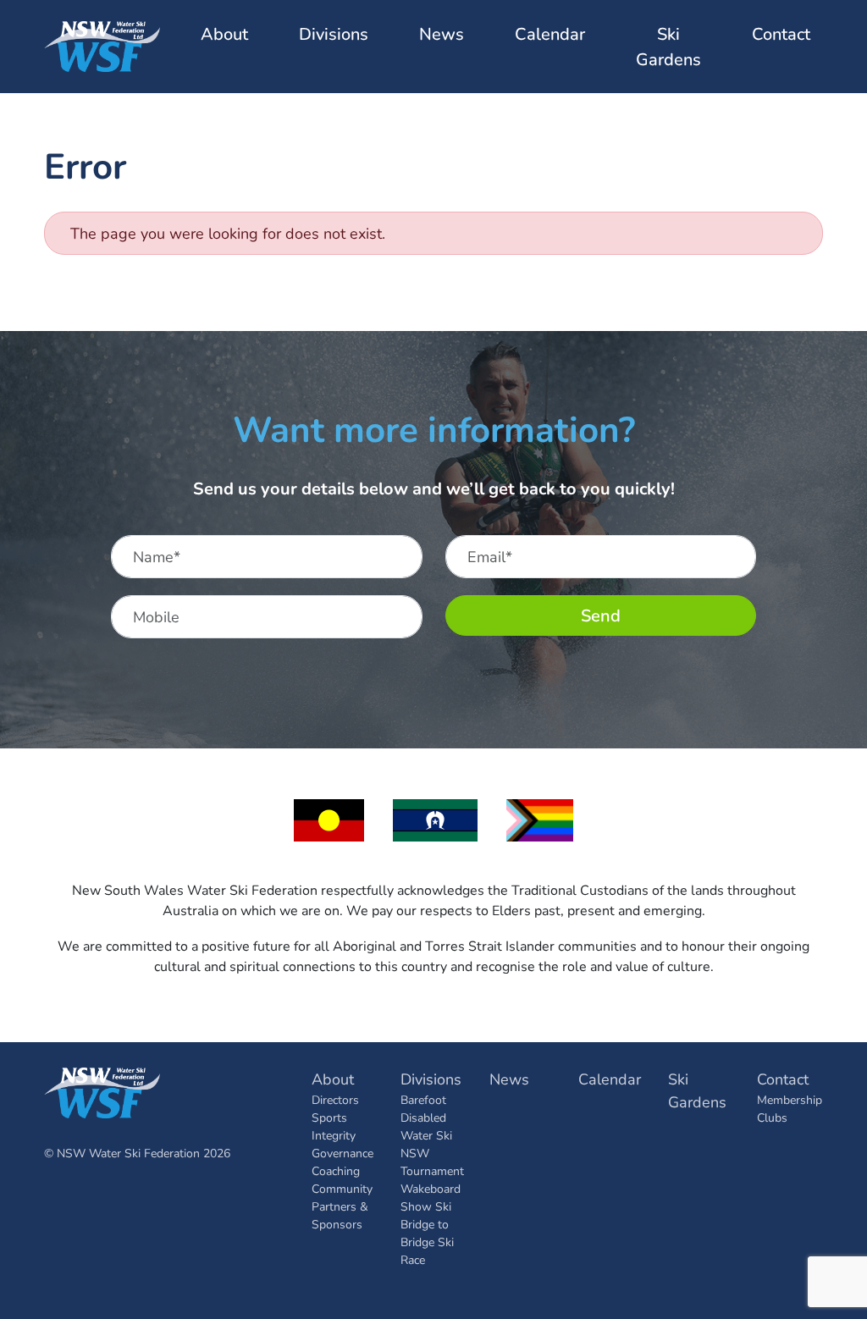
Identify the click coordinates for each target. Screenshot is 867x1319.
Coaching (336, 1170)
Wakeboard (430, 1188)
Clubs (772, 1117)
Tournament (432, 1170)
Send (601, 615)
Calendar (550, 33)
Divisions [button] (333, 33)
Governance (342, 1153)
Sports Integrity (334, 1126)
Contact (783, 1078)
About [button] (224, 33)
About (333, 1078)
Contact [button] (781, 33)
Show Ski (425, 1206)
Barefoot (423, 1099)
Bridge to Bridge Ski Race (427, 1241)
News (441, 33)
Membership (789, 1099)
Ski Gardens (668, 46)
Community (342, 1188)
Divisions (430, 1078)
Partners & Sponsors (340, 1215)
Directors (335, 1099)
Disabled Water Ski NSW (426, 1135)
